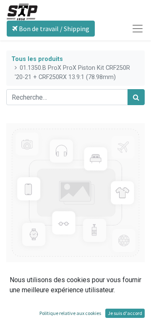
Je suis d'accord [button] (125, 313)
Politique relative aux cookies (70, 313)
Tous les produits (37, 59)
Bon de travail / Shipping (53, 28)
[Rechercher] (136, 97)
